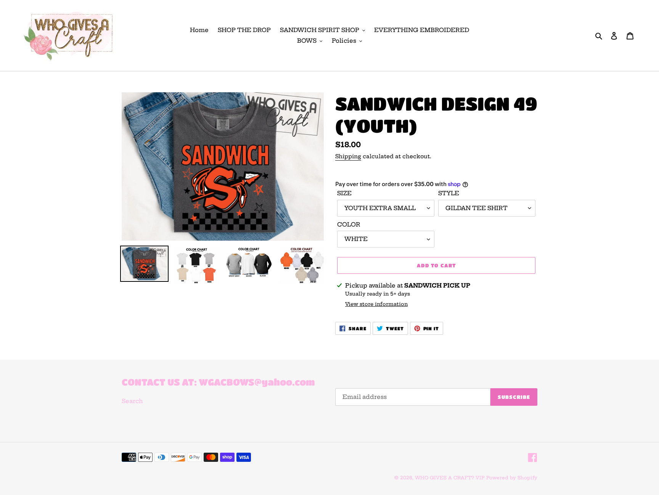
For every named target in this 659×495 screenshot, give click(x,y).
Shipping (348, 156)
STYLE (448, 193)
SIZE (344, 193)
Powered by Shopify (511, 478)
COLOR (348, 224)
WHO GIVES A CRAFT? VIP (450, 478)
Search (132, 401)
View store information (376, 304)
